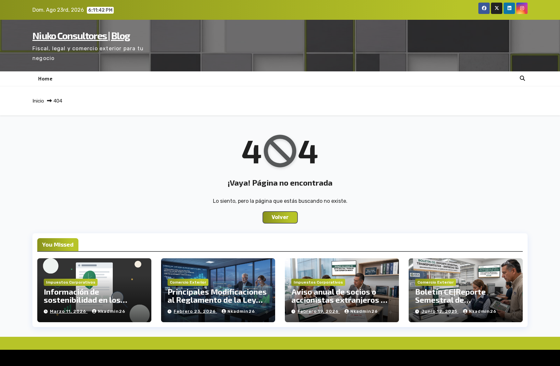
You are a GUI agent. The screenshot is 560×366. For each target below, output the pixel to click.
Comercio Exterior (188, 282)
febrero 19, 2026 (319, 311)
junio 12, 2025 (440, 311)
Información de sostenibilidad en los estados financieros (82, 299)
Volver (280, 217)
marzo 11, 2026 (69, 311)
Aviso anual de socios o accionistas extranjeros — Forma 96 (339, 299)
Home (45, 78)
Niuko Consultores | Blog (81, 35)
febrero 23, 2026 (195, 311)
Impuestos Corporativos (70, 282)
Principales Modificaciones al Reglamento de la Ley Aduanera (217, 299)
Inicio (38, 101)
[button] (522, 78)
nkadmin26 (111, 311)
